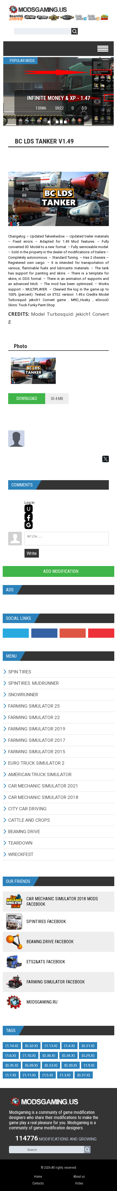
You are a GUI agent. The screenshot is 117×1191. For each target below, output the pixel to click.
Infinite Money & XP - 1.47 (58, 98)
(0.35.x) (11, 1065)
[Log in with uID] (28, 509)
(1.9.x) (89, 1065)
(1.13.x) (51, 1045)
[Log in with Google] (28, 525)
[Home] (58, 18)
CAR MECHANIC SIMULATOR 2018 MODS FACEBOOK (62, 901)
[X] (105, 459)
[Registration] (98, 32)
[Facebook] (44, 633)
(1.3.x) (65, 1075)
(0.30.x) (70, 1065)
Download (26, 398)
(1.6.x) (10, 1055)
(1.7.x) (10, 1075)
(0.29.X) (88, 1055)
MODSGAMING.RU (41, 1002)
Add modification (60, 571)
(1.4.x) (69, 1045)
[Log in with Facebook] (28, 517)
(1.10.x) (29, 1055)
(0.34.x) (68, 1055)
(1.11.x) (29, 1075)
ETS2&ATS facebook (45, 961)
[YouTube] (101, 633)
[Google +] (73, 633)
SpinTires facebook (46, 921)
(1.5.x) (47, 1075)
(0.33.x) (51, 1065)
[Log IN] (85, 32)
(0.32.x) (31, 1045)
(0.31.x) (88, 1045)
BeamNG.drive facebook (49, 941)
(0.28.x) (31, 1065)
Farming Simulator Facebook (55, 981)
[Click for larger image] (33, 371)
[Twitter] (16, 633)
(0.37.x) (83, 1075)
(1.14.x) (11, 1045)
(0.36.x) (48, 1055)
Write (32, 553)
